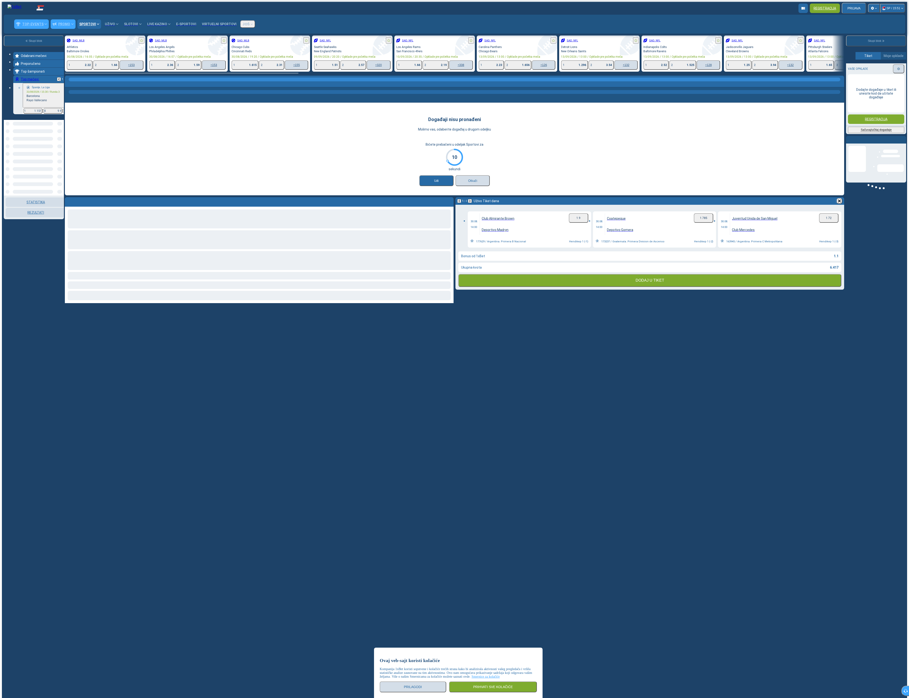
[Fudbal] (78, 84)
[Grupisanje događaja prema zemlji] (60, 144)
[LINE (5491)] (69, 84)
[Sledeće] (470, 201)
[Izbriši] (839, 201)
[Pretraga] (840, 84)
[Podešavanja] (874, 8)
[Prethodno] (59, 79)
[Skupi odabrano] (54, 144)
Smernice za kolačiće (486, 676)
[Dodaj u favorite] (141, 40)
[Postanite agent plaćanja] (803, 8)
